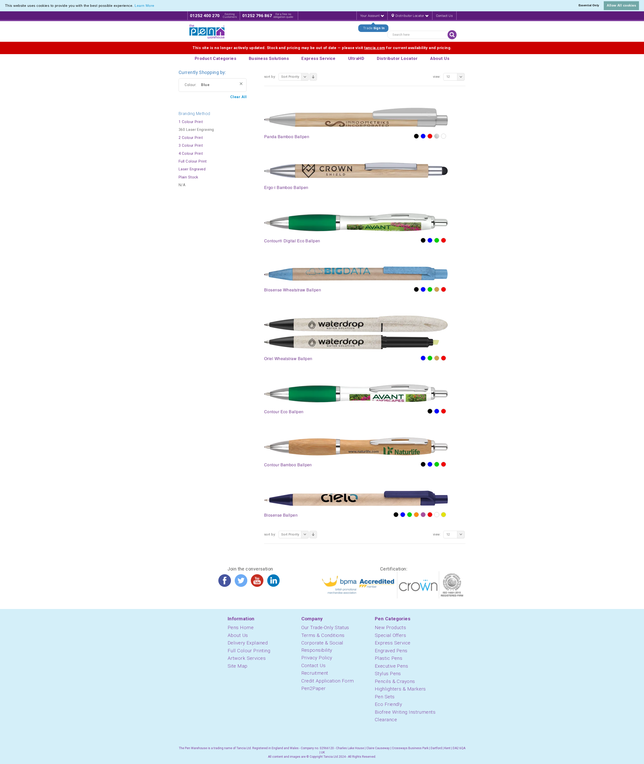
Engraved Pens (391, 651)
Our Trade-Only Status (325, 627)
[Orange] (416, 514)
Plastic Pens (388, 658)
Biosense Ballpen (281, 515)
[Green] (436, 240)
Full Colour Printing (249, 651)
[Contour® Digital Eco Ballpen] (356, 222)
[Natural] (436, 289)
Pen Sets (385, 697)
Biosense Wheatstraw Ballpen (292, 290)
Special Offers (390, 635)
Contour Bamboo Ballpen (288, 465)
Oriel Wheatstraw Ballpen (288, 358)
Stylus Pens (388, 673)
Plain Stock (188, 177)
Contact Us (444, 16)
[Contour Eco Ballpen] (356, 393)
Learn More (144, 6)
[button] (156, 6)
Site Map (238, 666)
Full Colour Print (193, 161)
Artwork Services (247, 658)
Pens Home (241, 627)
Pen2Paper (313, 688)
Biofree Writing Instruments (405, 712)
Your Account (370, 16)
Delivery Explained (248, 643)
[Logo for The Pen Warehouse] (207, 31)
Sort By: (270, 77)
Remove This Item (241, 83)
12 (448, 77)
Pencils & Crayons (395, 681)
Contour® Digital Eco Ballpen (292, 241)
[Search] (452, 34)
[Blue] (423, 136)
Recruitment (314, 673)
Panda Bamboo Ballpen (286, 136)
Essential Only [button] (589, 5)
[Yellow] (443, 514)
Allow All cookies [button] (621, 5)
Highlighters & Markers (400, 689)
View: (437, 77)
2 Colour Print (191, 137)
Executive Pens (391, 666)
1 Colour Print (191, 122)
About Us (238, 635)
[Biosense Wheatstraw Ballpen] (356, 273)
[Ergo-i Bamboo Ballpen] (356, 170)
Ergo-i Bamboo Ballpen (286, 187)
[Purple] (423, 514)
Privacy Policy (316, 658)
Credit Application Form (327, 681)
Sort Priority (290, 77)
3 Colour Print (191, 145)
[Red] (429, 136)
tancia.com (374, 48)
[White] (443, 136)
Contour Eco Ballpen (284, 411)
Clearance (386, 719)
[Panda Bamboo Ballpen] (356, 117)
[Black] (416, 136)
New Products (390, 627)
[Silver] (436, 136)
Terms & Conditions (323, 635)
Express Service (393, 643)
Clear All (238, 97)
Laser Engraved (192, 169)
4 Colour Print (191, 153)
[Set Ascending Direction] (313, 77)
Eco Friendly (388, 704)
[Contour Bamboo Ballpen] (356, 446)
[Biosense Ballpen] (356, 497)
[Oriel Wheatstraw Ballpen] (356, 332)
